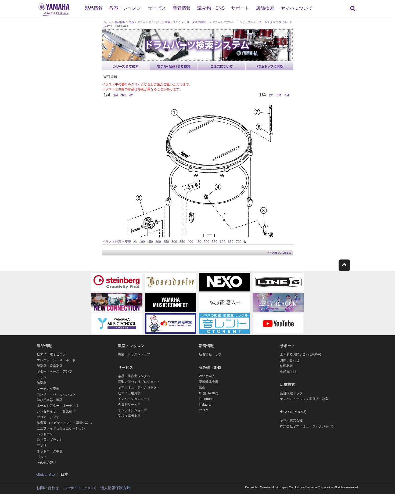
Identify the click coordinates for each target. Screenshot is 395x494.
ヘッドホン (45, 434)
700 (239, 242)
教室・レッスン (125, 8)
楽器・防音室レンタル (134, 376)
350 (182, 242)
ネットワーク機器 (50, 451)
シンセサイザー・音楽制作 (56, 411)
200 (158, 242)
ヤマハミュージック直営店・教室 (304, 399)
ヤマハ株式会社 (291, 420)
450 (198, 242)
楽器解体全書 (208, 382)
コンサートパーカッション (56, 394)
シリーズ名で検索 (195, 22)
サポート (240, 8)
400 (190, 242)
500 (206, 242)
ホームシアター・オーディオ (58, 406)
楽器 (131, 22)
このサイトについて (79, 488)
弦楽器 (41, 383)
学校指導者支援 (129, 416)
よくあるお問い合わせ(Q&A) (300, 354)
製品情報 (94, 8)
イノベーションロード (134, 399)
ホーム (107, 22)
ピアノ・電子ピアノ (51, 354)
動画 (202, 387)
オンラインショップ (132, 410)
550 (214, 242)
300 (174, 242)
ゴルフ (41, 457)
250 (166, 242)
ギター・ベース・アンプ (54, 371)
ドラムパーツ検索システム (165, 22)
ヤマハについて (297, 8)
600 (222, 242)
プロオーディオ (48, 417)
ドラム (141, 22)
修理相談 (286, 366)
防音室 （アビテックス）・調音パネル (64, 423)
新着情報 (182, 8)
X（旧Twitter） (209, 393)
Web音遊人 (207, 376)
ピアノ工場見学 (129, 393)
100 (142, 242)
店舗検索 (265, 8)
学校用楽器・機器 (50, 400)
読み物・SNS (211, 8)
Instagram (206, 404)
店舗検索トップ (291, 393)
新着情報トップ (210, 354)
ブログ (204, 410)
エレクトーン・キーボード (56, 360)
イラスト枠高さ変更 (116, 242)
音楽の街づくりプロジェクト (139, 382)
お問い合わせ (289, 360)
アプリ (41, 446)
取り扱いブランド (50, 440)
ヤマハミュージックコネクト (139, 387)
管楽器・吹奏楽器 (50, 366)
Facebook (206, 399)
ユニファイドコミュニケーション (61, 428)
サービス (157, 8)
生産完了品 (288, 371)
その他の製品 (46, 462)
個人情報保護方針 (115, 488)
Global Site (45, 474)
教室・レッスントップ (134, 354)
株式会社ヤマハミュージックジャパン (307, 426)
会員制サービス (129, 404)
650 (231, 242)
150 (150, 242)
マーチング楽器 (48, 389)
